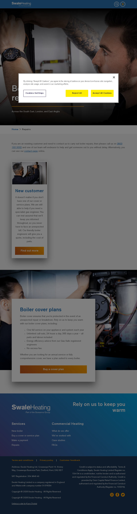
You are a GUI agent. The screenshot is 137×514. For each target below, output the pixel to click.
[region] (68, 88)
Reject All (77, 93)
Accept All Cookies (102, 93)
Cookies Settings (35, 93)
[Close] (114, 77)
